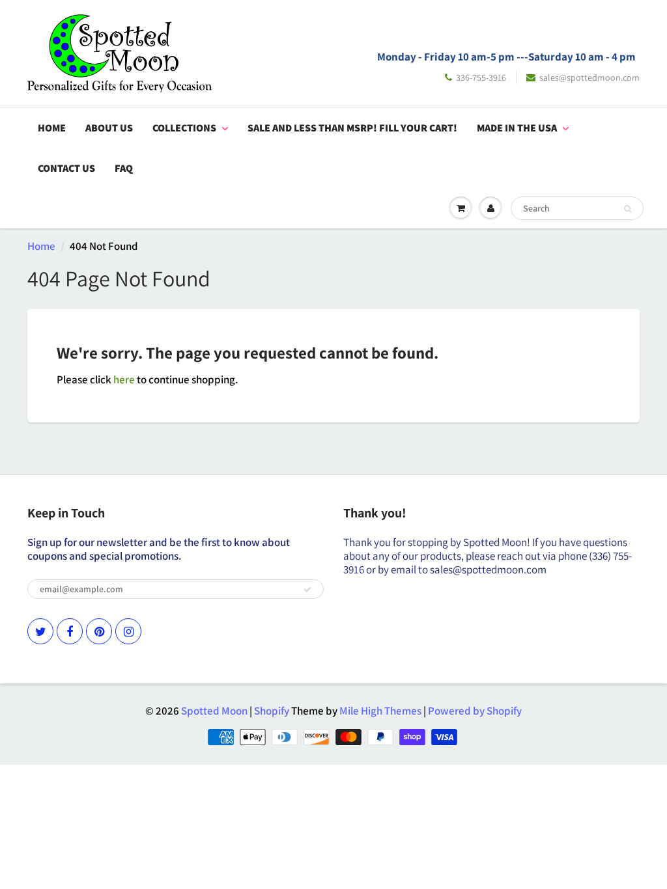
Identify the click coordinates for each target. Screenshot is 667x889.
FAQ (124, 168)
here (124, 379)
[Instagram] (128, 631)
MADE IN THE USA (517, 128)
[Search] (627, 208)
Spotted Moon (214, 711)
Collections (184, 128)
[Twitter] (40, 631)
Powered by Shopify (475, 711)
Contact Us (66, 168)
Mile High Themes (380, 711)
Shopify (271, 711)
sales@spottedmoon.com (589, 77)
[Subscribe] (307, 589)
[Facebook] (70, 631)
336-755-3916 (481, 77)
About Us (109, 128)
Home (52, 128)
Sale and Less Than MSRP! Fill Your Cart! (352, 128)
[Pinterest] (99, 631)
